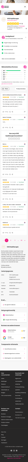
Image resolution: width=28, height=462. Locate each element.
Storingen (3, 440)
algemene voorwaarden (14, 458)
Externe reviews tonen (7, 419)
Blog (2, 434)
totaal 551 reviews (12, 26)
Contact (3, 437)
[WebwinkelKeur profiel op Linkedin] (16, 450)
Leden (2, 378)
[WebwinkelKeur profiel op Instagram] (14, 450)
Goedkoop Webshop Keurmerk (20, 394)
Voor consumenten (6, 395)
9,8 (24, 338)
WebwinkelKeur (12, 330)
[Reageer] (10, 112)
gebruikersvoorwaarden (6, 83)
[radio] (8, 24)
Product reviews (5, 422)
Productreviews (21, 89)
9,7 (21, 24)
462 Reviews (11, 331)
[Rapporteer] (24, 112)
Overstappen (4, 425)
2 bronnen (22, 26)
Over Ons (3, 432)
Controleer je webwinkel (18, 400)
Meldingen (4, 381)
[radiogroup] (13, 24)
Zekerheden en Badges (5, 391)
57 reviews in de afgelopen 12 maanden (14, 28)
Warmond (15, 279)
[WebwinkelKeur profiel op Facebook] (11, 450)
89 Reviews (11, 338)
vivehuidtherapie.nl (12, 20)
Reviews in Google (6, 417)
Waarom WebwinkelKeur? (5, 385)
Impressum (4, 442)
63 (21, 240)
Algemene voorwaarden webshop (18, 381)
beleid (20, 456)
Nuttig (6, 111)
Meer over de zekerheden (8, 59)
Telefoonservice (19, 404)
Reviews (3, 414)
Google (10, 337)
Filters (6, 89)
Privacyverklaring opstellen (19, 388)
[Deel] (12, 112)
